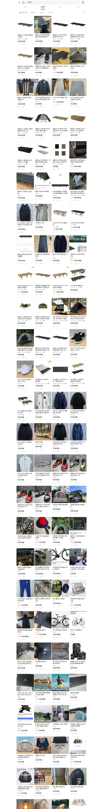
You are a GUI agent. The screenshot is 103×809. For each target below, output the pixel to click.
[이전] (19, 2)
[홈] (23, 2)
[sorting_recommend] (84, 12)
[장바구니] (83, 2)
